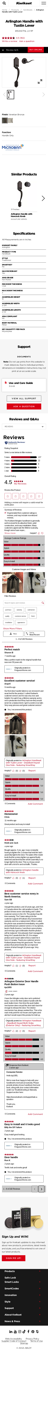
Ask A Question (24, 406)
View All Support (24, 398)
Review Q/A (12, 50)
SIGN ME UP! (13, 1258)
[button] (36, 49)
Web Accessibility (13, 1339)
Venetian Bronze (13, 114)
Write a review (9, 41)
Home (4, 10)
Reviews (9, 427)
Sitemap (24, 1343)
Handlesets (27, 10)
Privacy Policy (32, 1339)
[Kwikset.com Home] (24, 3)
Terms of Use (36, 1341)
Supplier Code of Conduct (13, 1341)
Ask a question (26, 41)
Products (15, 10)
